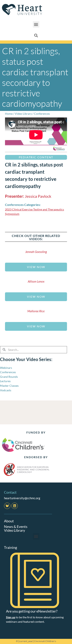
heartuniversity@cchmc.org (22, 498)
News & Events (15, 526)
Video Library (23, 113)
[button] (36, 24)
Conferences (42, 113)
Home (9, 113)
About (9, 521)
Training (10, 547)
